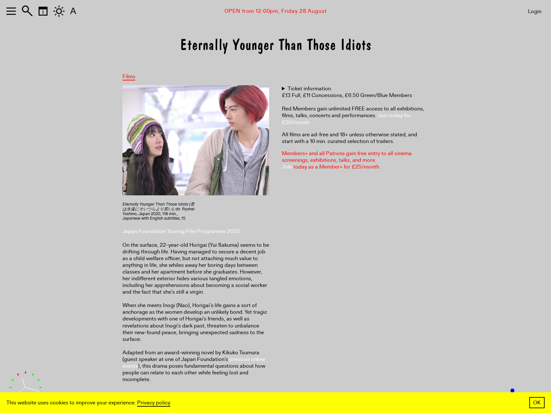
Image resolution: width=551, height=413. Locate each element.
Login (534, 11)
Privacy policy (153, 402)
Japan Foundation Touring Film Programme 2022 (181, 231)
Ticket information (309, 88)
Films (128, 76)
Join (287, 166)
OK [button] (537, 402)
